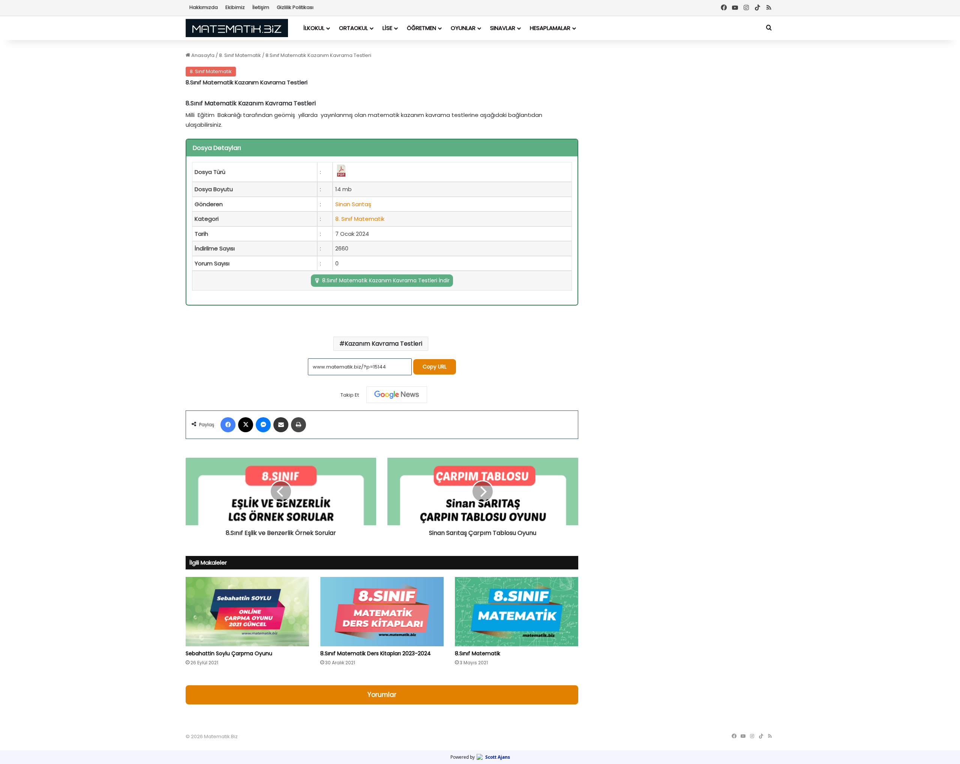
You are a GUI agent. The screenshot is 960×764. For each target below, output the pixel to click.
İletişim (260, 7)
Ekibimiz (235, 7)
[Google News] (396, 394)
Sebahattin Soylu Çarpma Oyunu (229, 653)
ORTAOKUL (353, 28)
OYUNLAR (463, 28)
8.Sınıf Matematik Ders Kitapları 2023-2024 (375, 653)
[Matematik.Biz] (237, 28)
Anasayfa (202, 55)
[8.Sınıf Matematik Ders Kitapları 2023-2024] (382, 612)
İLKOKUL (313, 28)
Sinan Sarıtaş (353, 204)
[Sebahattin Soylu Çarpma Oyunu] (247, 612)
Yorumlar (382, 694)
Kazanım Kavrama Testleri (383, 343)
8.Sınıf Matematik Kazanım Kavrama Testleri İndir (386, 280)
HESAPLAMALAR (550, 28)
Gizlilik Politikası (295, 7)
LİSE (387, 28)
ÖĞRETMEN (421, 28)
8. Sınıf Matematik (240, 55)
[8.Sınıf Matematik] (516, 612)
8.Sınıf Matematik (477, 653)
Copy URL (435, 366)
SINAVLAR (502, 28)
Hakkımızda (203, 7)
